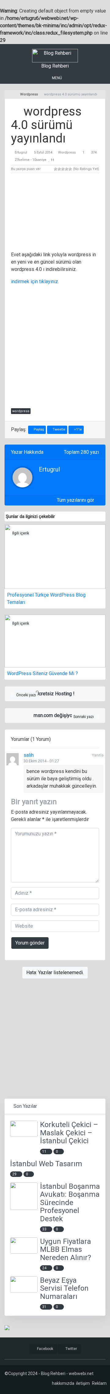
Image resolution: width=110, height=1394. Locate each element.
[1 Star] (55, 169)
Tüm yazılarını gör (76, 500)
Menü (56, 78)
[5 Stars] (70, 169)
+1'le (77, 429)
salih (29, 755)
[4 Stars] (66, 169)
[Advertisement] (55, 213)
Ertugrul (21, 152)
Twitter (70, 1349)
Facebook (44, 1349)
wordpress (20, 411)
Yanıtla (98, 755)
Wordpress (67, 152)
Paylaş (38, 429)
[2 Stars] (59, 169)
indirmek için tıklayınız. (35, 281)
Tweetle (58, 429)
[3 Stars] (63, 169)
